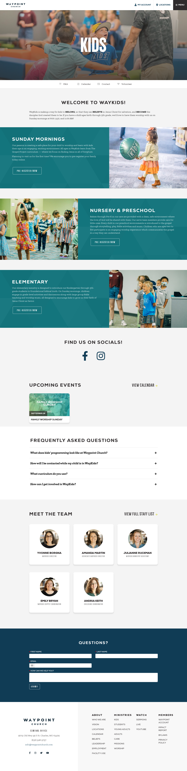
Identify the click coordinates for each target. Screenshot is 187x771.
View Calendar (143, 385)
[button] (93, 453)
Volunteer (126, 84)
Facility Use (98, 754)
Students (119, 725)
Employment (99, 749)
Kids (116, 720)
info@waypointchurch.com (39, 744)
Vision (95, 725)
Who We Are (99, 720)
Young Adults (122, 730)
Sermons (141, 720)
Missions (119, 744)
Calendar (86, 84)
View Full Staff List (139, 514)
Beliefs (96, 739)
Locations (98, 730)
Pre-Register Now (27, 170)
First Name (36, 652)
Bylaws (163, 735)
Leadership (98, 744)
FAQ (65, 84)
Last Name (102, 652)
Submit (34, 686)
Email (33, 661)
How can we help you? (42, 671)
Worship (119, 749)
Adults (118, 734)
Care (117, 739)
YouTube (141, 730)
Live (138, 725)
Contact (106, 84)
